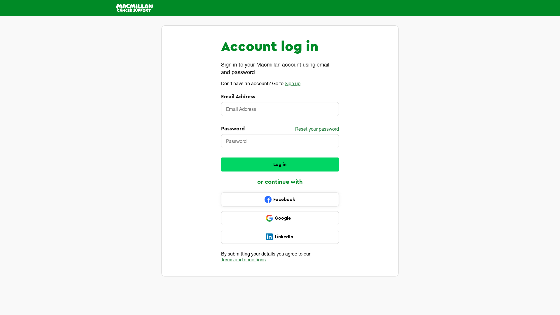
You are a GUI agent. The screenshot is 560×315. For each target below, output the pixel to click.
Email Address (238, 96)
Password (233, 128)
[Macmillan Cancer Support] (134, 8)
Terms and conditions (243, 259)
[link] (280, 199)
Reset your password (317, 129)
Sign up (292, 83)
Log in (279, 164)
